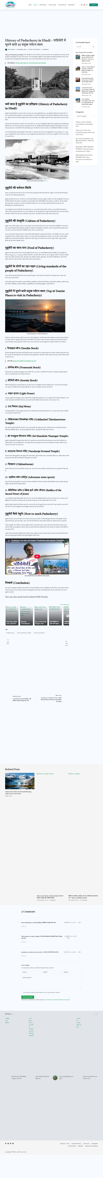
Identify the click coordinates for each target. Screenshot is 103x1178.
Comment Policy (76, 1143)
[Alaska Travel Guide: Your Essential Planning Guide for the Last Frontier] (19, 781)
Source (45, 180)
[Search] (79, 4)
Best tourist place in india (24, 632)
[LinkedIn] (82, 5)
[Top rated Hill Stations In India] (55, 1077)
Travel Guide (52, 5)
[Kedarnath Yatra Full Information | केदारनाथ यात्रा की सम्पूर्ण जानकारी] (78, 79)
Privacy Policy (72, 1146)
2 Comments (52, 900)
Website (66, 972)
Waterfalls (71, 5)
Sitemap (80, 1146)
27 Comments (83, 900)
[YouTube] (84, 5)
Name (25, 972)
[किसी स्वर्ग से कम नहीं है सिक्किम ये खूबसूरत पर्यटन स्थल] (7, 1077)
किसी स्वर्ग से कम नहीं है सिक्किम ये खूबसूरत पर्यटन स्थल (19, 1077)
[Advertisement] (51, 21)
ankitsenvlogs (10, 632)
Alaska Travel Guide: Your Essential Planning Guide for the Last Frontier (85, 132)
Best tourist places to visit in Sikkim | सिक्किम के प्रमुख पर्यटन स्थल (38, 922)
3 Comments (45, 49)
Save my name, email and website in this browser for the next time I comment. (41, 992)
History (35, 5)
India (30, 5)
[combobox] (84, 46)
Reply (79, 922)
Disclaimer (95, 1143)
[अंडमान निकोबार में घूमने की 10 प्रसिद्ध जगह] (31, 1077)
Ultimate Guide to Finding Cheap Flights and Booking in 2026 (84, 124)
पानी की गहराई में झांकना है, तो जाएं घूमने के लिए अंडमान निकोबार (30, 63)
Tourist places (62, 5)
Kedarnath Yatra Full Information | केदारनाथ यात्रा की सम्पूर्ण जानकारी (88, 80)
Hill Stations (43, 5)
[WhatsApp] (87, 5)
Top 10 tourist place (39, 632)
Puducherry (36, 49)
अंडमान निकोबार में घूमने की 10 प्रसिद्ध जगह (42, 1077)
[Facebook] (5, 1143)
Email (45, 972)
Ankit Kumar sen (21, 1152)
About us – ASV (64, 1143)
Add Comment (27, 977)
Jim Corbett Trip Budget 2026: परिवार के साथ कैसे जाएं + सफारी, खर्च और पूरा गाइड (85, 141)
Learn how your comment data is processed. (57, 999)
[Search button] (93, 46)
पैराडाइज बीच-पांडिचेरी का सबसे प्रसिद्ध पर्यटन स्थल (24, 361)
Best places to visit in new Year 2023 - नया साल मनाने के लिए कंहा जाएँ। (40, 952)
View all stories (64, 604)
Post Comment (28, 997)
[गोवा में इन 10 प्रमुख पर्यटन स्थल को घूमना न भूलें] (79, 1077)
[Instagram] (13, 1143)
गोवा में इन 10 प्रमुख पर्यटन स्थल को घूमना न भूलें (90, 1077)
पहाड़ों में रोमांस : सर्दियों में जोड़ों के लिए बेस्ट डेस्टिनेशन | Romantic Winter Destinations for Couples (85, 149)
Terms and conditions (91, 1146)
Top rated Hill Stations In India (66, 1077)
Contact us (94, 5)
